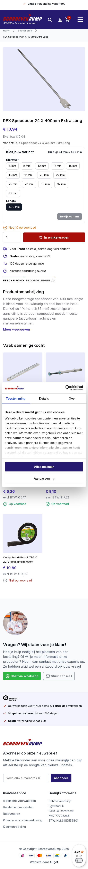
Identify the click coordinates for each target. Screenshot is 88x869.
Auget (54, 862)
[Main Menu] (80, 19)
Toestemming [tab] (15, 398)
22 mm (60, 175)
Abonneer (61, 778)
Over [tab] (72, 398)
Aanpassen (42, 478)
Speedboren (25, 30)
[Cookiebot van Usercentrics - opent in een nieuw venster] (65, 387)
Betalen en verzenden (18, 807)
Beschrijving (13, 280)
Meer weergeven (16, 329)
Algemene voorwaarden (19, 800)
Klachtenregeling (14, 826)
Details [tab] (44, 398)
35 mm (13, 193)
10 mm (42, 166)
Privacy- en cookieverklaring (22, 820)
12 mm (57, 166)
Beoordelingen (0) (40, 280)
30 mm (45, 184)
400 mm (14, 207)
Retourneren (11, 813)
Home (6, 30)
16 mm (13, 175)
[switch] (79, 860)
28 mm (29, 184)
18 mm (28, 175)
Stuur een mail (61, 676)
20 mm (44, 175)
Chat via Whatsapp (24, 676)
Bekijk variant (69, 216)
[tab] (13, 280)
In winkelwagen (56, 237)
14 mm (73, 166)
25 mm (13, 184)
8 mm (26, 166)
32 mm (61, 184)
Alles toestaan (44, 466)
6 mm (12, 166)
